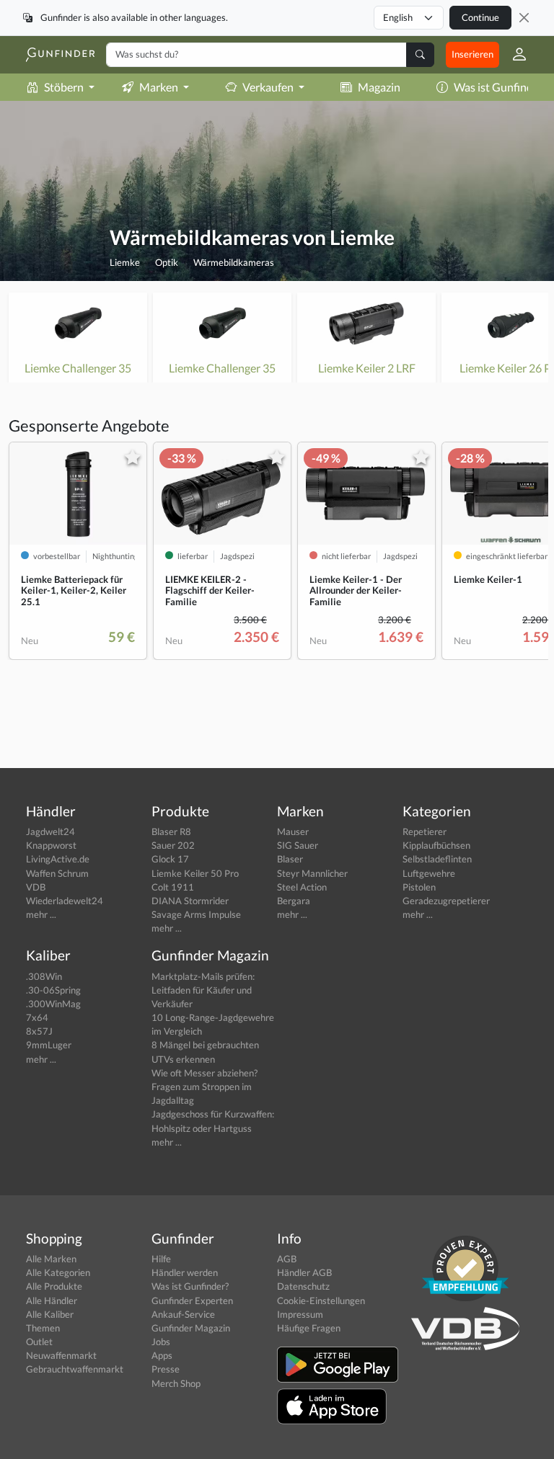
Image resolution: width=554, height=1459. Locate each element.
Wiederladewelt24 (64, 900)
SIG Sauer (297, 845)
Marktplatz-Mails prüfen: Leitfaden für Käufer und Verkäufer (203, 990)
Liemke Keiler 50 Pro (195, 873)
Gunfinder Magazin (190, 1328)
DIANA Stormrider (190, 900)
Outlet (39, 1341)
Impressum (300, 1314)
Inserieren (472, 54)
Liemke (125, 262)
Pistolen (419, 887)
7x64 (37, 1017)
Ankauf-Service (183, 1314)
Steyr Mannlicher (312, 873)
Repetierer (425, 831)
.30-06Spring (53, 990)
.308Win (44, 976)
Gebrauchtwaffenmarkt (74, 1369)
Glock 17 (170, 859)
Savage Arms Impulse (196, 914)
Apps (161, 1355)
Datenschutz (303, 1286)
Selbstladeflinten (437, 859)
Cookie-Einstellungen (321, 1300)
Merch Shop (176, 1383)
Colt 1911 (172, 887)
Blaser (290, 859)
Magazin (379, 87)
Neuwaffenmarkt (61, 1355)
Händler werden (184, 1272)
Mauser (293, 831)
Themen (43, 1328)
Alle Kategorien (58, 1272)
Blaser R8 (171, 831)
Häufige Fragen (308, 1328)
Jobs (160, 1341)
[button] (513, 55)
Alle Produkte (54, 1286)
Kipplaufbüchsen (436, 845)
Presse (165, 1369)
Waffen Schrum (57, 873)
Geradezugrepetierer (446, 900)
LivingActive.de (57, 859)
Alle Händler (51, 1300)
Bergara (293, 900)
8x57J (39, 1031)
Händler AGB (304, 1272)
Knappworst (51, 845)
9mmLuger (48, 1044)
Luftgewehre (429, 873)
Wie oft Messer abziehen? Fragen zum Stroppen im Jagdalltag (204, 1086)
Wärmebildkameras (233, 262)
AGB (286, 1258)
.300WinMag (53, 1003)
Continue (480, 17)
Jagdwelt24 (50, 831)
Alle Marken (51, 1258)
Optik (166, 262)
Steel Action (302, 887)
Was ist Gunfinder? (190, 1286)
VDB (35, 887)
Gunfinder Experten (192, 1300)
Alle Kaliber (50, 1314)
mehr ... (41, 914)
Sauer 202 (173, 845)
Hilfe (161, 1258)
